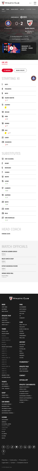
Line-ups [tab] (5, 62)
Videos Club (4, 324)
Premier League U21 (6, 340)
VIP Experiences (5, 386)
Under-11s (4, 370)
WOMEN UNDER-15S (6, 357)
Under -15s (4, 355)
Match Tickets (5, 384)
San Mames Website (23, 391)
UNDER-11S (4, 368)
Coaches (4, 429)
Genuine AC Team (5, 375)
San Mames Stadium (6, 404)
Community (22, 317)
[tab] (7, 70)
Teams (7, 9)
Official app (23, 380)
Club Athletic (22, 311)
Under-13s (4, 359)
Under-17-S (4, 351)
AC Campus (4, 433)
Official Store (22, 389)
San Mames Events (6, 410)
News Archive (5, 311)
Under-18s (4, 348)
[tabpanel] (19, 175)
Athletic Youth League (7, 346)
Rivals (20, 351)
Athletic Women (5, 333)
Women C (4, 342)
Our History (22, 344)
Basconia (4, 344)
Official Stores (5, 397)
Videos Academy (5, 322)
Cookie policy (13, 460)
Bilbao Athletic (14, 9)
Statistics (21, 353)
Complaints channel (22, 462)
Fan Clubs (21, 313)
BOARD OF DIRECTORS (24, 329)
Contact (22, 375)
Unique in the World (24, 387)
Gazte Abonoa (22, 309)
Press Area (4, 460)
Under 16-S (4, 353)
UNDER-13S (4, 362)
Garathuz (4, 421)
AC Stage (4, 435)
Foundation (23, 362)
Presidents (21, 355)
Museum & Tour (5, 406)
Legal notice (5, 462)
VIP (20, 315)
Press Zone (22, 337)
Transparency (22, 335)
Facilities (21, 331)
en (30, 3)
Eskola (3, 438)
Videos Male (4, 318)
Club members (22, 307)
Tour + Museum (5, 388)
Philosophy (22, 326)
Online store (5, 395)
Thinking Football (23, 400)
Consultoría (5, 427)
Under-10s (4, 373)
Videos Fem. (4, 320)
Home (3, 9)
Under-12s (4, 364)
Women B (4, 335)
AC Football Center (6, 424)
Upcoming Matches (6, 377)
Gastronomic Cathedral (7, 412)
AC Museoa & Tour (23, 393)
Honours (21, 346)
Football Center (5, 425)
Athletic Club (5, 331)
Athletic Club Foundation (25, 397)
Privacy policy (22, 460)
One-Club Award (23, 369)
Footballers (22, 348)
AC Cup (3, 431)
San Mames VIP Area (6, 408)
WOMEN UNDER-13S (6, 366)
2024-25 (22, 9)
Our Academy (5, 419)
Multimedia (4, 309)
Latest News (4, 307)
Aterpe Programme (23, 371)
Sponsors (21, 333)
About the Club (23, 324)
